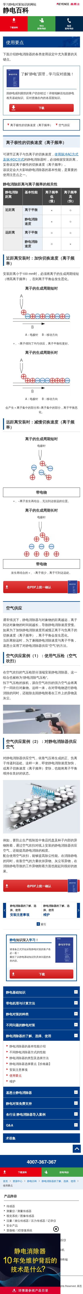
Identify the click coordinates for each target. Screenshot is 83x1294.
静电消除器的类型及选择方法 (29, 1058)
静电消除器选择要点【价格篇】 (30, 1064)
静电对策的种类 (17, 1014)
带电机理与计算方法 (20, 1003)
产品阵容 (10, 1196)
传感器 (10, 1206)
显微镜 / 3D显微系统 (19, 1230)
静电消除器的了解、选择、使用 (59, 1181)
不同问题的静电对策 (20, 1025)
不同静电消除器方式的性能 (27, 1052)
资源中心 (17, 1181)
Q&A (9, 1125)
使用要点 (15, 1075)
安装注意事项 (18, 1069)
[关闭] (56, 1229)
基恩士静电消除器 (19, 1092)
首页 (5, 1181)
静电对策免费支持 (19, 1103)
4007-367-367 (41, 1161)
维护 (12, 1081)
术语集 (11, 1138)
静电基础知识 (15, 992)
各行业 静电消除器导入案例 (26, 1114)
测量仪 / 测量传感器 (18, 1211)
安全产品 (12, 1225)
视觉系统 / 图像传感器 (20, 1216)
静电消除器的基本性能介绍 (27, 1046)
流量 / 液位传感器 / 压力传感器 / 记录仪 (31, 1221)
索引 (43, 924)
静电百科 (32, 1181)
